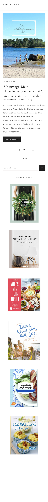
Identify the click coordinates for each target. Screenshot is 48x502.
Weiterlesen (11, 139)
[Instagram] (28, 150)
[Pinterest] (24, 150)
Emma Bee (11, 4)
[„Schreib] (33, 150)
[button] (43, 4)
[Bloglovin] (19, 150)
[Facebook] (15, 150)
